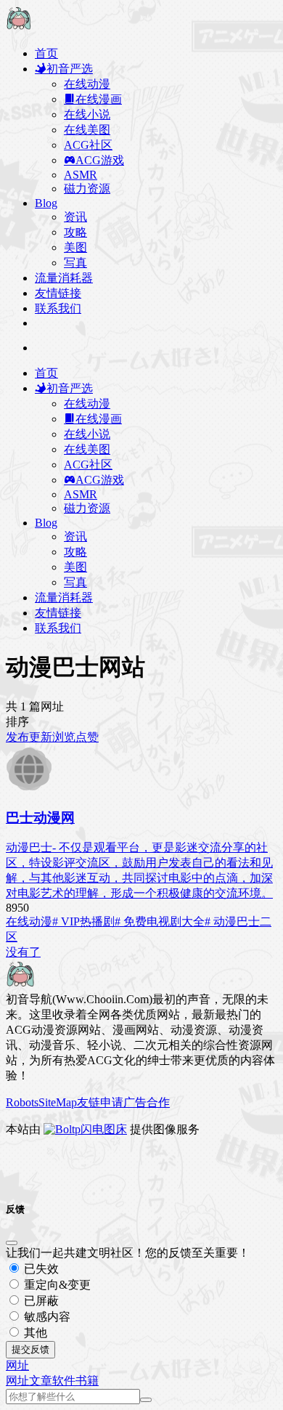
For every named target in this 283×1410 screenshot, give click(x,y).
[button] (17, 1365)
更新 (40, 737)
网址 (17, 1380)
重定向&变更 (56, 1285)
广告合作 (146, 1102)
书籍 (87, 1380)
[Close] (11, 1243)
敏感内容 (45, 1316)
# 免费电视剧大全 (160, 921)
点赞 (87, 737)
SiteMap (57, 1102)
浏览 (63, 737)
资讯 (75, 217)
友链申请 (100, 1102)
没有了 (23, 952)
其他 (34, 1332)
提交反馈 (30, 1349)
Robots (22, 1102)
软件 (63, 1380)
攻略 (75, 232)
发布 (17, 737)
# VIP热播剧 (83, 921)
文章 (40, 1380)
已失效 (40, 1269)
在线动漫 (29, 921)
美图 (75, 247)
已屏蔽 (40, 1300)
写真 (75, 262)
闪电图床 (104, 1129)
